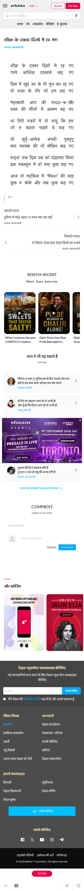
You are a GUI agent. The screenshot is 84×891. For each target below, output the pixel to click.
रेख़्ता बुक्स (9, 799)
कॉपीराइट (62, 855)
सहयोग (7, 724)
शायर (20, 24)
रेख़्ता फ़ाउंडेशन (51, 724)
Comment (67, 547)
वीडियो (50, 24)
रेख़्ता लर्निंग (48, 791)
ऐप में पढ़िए (42, 873)
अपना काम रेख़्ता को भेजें (17, 758)
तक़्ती (6, 741)
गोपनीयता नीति (32, 699)
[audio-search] (76, 15)
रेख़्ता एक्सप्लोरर (51, 758)
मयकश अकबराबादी (14, 48)
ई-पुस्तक (62, 24)
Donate (58, 5)
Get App (72, 5)
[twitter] (32, 839)
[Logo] (18, 6)
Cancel (51, 547)
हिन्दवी (7, 782)
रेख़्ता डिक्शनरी (12, 791)
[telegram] (61, 839)
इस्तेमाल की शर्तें (45, 855)
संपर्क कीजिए (49, 741)
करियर (46, 750)
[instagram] (52, 839)
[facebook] (22, 839)
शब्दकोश (38, 24)
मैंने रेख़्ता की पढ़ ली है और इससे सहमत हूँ (41, 699)
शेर (28, 24)
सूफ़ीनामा (47, 782)
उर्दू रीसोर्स (9, 750)
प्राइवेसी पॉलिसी (25, 855)
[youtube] (42, 839)
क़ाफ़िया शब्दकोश (13, 733)
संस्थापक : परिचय (52, 733)
